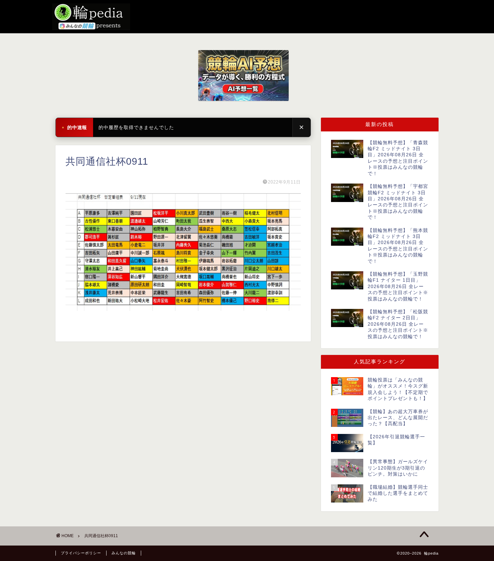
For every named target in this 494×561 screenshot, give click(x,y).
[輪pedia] (247, 16)
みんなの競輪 (124, 553)
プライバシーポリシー (81, 553)
